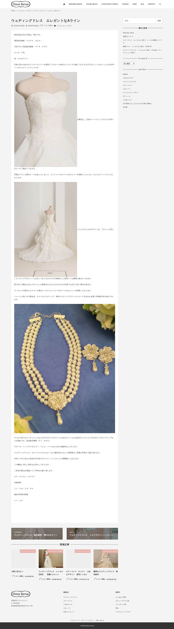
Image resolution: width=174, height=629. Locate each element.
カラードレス (127, 85)
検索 (159, 20)
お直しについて (68, 612)
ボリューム (127, 96)
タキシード (127, 89)
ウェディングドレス (129, 81)
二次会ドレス (127, 100)
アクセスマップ (75, 620)
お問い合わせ (100, 620)
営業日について (128, 36)
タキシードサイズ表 (122, 601)
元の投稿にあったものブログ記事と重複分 (137, 103)
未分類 (125, 107)
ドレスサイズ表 (121, 604)
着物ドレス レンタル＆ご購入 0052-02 (137, 46)
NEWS (125, 74)
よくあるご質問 (121, 597)
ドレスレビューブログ (64, 26)
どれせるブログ (128, 78)
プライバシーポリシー (88, 620)
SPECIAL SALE (128, 33)
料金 (117, 608)
